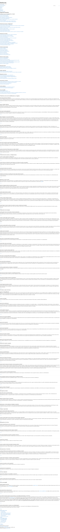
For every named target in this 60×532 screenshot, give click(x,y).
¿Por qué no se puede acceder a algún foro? (6, 39)
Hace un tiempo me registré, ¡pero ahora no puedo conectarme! (9, 19)
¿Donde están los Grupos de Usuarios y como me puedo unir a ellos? (9, 60)
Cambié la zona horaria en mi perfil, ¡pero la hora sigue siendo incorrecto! (10, 27)
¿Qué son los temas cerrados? (4, 53)
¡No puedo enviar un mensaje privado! (5, 66)
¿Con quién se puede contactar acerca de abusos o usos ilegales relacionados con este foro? (13, 92)
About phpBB (10, 486)
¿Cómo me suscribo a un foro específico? (6, 83)
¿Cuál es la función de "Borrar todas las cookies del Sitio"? (8, 21)
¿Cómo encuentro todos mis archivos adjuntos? (6, 87)
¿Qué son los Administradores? (4, 57)
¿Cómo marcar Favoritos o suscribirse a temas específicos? (8, 82)
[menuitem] (2, 5)
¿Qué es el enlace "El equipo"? (4, 63)
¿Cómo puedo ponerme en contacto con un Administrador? (8, 93)
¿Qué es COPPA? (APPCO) (4, 15)
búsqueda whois (12, 497)
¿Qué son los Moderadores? (4, 58)
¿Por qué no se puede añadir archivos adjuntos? (6, 40)
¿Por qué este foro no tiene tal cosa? (5, 91)
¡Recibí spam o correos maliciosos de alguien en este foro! (8, 68)
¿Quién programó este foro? (4, 90)
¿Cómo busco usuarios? (3, 77)
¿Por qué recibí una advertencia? (4, 41)
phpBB (42, 181)
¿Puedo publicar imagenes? (4, 50)
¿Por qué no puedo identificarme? (4, 18)
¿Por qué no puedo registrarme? (4, 16)
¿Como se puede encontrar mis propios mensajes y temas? (8, 78)
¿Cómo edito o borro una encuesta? (5, 38)
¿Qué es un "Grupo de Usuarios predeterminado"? (7, 62)
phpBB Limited (35, 485)
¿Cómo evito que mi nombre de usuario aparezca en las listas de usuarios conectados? (12, 25)
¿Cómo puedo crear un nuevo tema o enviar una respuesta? (8, 34)
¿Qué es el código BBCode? (4, 47)
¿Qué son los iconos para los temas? (5, 54)
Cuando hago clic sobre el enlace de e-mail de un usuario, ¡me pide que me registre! (11, 31)
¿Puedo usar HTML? (3, 48)
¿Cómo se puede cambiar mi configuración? (6, 24)
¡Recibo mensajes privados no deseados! (5, 67)
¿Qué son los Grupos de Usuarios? (5, 59)
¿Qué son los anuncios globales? (4, 51)
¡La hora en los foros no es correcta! (5, 26)
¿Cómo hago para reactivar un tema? (5, 44)
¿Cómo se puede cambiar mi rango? (5, 30)
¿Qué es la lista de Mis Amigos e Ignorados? (6, 71)
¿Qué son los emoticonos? (3, 49)
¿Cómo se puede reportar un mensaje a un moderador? (7, 42)
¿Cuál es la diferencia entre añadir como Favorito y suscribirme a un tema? (10, 81)
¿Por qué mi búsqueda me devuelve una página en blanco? (8, 76)
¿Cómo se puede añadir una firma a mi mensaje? (7, 36)
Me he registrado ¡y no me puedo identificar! (6, 17)
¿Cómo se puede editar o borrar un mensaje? (6, 35)
